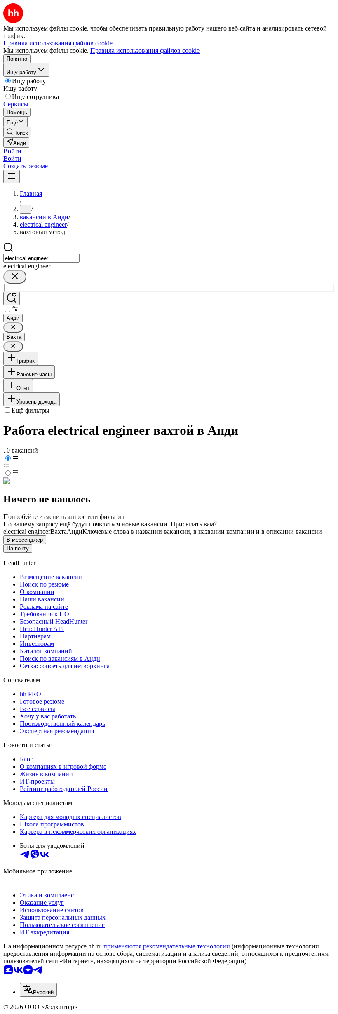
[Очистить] (14, 277)
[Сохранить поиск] (11, 298)
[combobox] (41, 258)
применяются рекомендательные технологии (166, 946)
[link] (17, 132)
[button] (12, 151)
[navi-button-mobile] (11, 176)
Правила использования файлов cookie (145, 50)
